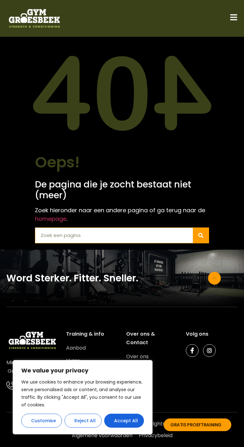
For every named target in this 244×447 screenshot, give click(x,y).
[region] (82, 397)
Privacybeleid (156, 435)
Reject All (85, 420)
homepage (50, 219)
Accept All (126, 420)
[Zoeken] (201, 235)
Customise (43, 420)
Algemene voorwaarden (102, 435)
